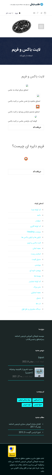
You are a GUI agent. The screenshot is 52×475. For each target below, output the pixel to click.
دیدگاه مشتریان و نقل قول (31, 309)
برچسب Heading (34, 232)
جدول (39, 298)
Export (41, 357)
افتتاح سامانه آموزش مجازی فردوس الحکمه (25, 424)
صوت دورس (27, 405)
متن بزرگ (37, 287)
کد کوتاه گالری (35, 226)
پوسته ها (37, 276)
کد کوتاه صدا (36, 209)
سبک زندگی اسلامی (24, 400)
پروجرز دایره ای (35, 270)
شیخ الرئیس (38, 405)
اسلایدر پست (36, 254)
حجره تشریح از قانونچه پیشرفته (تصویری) (21, 371)
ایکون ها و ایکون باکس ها (31, 237)
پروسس (38, 265)
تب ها (38, 303)
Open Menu (41, 26)
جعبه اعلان (37, 248)
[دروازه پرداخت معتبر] (12, 451)
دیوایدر (38, 220)
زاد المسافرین (38, 400)
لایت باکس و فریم (34, 243)
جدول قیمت (36, 259)
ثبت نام (8, 13)
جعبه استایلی (36, 292)
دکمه (39, 215)
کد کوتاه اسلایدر (35, 281)
